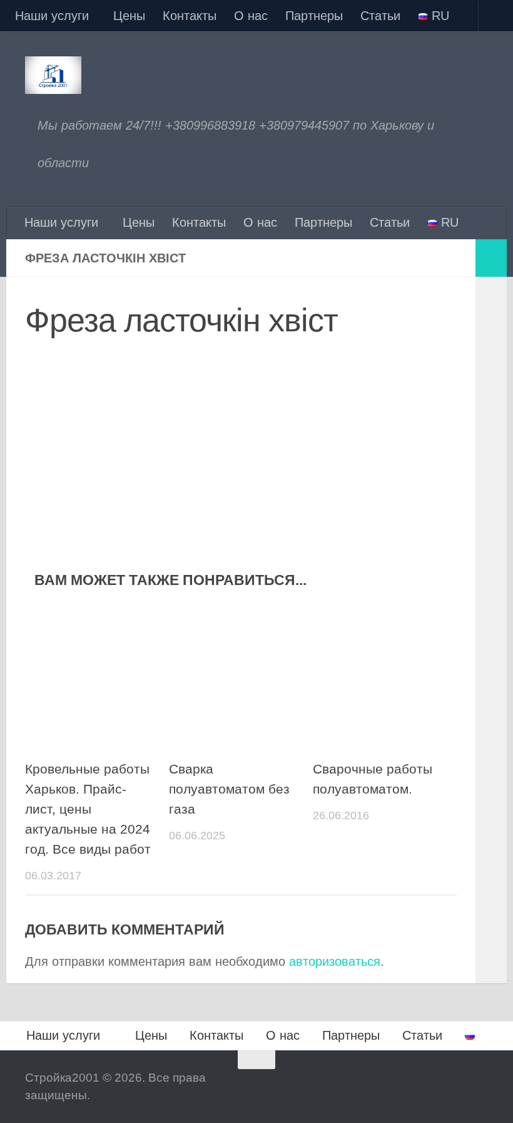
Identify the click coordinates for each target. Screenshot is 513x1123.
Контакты (189, 16)
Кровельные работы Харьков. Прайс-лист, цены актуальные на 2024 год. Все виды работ (88, 809)
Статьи (380, 16)
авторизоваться (334, 961)
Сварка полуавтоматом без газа (229, 789)
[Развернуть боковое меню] (491, 258)
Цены (129, 16)
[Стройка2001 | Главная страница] (53, 75)
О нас (251, 16)
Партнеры (314, 16)
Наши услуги (52, 16)
